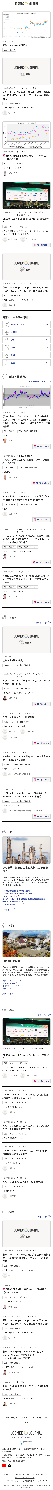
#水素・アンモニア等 (25, 693)
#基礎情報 (6, 472)
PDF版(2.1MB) (42, 780)
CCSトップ (6, 909)
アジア (19, 212)
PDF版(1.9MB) (42, 447)
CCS (32, 1417)
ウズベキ (20, 532)
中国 (35, 212)
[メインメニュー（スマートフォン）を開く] (49, 3)
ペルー (25, 1090)
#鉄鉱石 (13, 1138)
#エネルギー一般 (9, 551)
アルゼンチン (22, 215)
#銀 (11, 231)
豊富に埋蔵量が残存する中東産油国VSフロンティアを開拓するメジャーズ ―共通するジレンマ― (25, 579)
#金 (7, 231)
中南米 (40, 212)
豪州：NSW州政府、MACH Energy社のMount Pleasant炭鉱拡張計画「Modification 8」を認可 (23, 1355)
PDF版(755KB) (42, 245)
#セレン (37, 231)
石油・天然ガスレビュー (27, 504)
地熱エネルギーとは (10, 980)
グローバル (21, 152)
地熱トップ (6, 994)
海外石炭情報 (15, 103)
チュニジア (36, 674)
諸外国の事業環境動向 (11, 901)
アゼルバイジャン (29, 529)
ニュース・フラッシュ (18, 1102)
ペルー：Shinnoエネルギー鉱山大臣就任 (23, 1181)
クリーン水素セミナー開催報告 (18, 717)
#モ (26, 234)
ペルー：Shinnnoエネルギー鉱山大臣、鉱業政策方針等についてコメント (25, 1096)
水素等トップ (41, 623)
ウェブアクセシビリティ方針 (25, 1478)
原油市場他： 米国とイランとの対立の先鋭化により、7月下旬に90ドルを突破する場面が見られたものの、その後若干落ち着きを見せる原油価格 (26, 421)
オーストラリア (32, 88)
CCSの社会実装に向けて (12, 904)
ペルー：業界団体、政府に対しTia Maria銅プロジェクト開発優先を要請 (25, 1127)
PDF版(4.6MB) (42, 743)
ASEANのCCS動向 (9, 896)
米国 (23, 1382)
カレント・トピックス (18, 163)
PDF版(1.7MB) (42, 817)
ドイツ (33, 713)
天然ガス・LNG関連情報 (15, 45)
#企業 (4, 508)
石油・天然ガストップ (38, 381)
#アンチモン (19, 231)
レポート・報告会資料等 (21, 665)
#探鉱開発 (21, 591)
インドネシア (28, 212)
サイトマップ (42, 1481)
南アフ (19, 676)
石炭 (5, 103)
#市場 (4, 435)
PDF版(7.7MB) (42, 602)
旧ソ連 (23, 456)
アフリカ (20, 674)
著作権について (22, 1474)
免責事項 (8, 1474)
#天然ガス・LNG (24, 551)
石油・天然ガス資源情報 (27, 431)
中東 (18, 572)
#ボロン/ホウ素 (18, 234)
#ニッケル (6, 234)
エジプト (28, 674)
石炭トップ (42, 1217)
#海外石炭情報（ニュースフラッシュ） (18, 107)
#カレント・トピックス (11, 168)
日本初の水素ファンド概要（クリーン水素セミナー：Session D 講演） (26, 758)
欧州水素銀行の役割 (12, 660)
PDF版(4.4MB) (42, 520)
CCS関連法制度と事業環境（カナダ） (17, 893)
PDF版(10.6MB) (41, 562)
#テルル (45, 231)
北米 (18, 1382)
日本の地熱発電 (8, 983)
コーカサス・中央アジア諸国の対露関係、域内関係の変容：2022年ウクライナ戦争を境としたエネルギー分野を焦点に (26, 539)
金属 (5, 227)
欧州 (18, 456)
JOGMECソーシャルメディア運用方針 (20, 1481)
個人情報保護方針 (40, 1474)
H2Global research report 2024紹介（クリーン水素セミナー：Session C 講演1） (25, 794)
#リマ (20, 1107)
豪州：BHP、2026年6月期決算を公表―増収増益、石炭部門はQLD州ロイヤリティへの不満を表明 (26, 95)
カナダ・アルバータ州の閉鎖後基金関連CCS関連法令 (23, 899)
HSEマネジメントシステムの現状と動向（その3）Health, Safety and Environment (26, 498)
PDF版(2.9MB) (42, 704)
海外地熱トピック (9, 986)
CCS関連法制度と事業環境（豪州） (16, 890)
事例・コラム (7, 988)
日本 (24, 713)
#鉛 (7, 1163)
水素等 (6, 665)
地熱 (39, 1417)
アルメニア (41, 529)
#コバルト (29, 231)
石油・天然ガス (9, 50)
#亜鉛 (12, 1163)
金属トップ (42, 1014)
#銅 (3, 231)
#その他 (13, 1107)
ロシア (29, 456)
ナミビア (45, 674)
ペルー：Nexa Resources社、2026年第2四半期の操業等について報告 (26, 1152)
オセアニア (21, 88)
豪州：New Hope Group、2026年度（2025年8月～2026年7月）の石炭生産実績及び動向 (25, 289)
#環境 (23, 726)
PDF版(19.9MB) (41, 483)
